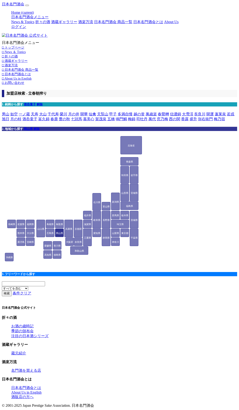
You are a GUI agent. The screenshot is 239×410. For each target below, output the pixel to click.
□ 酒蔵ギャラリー (15, 61)
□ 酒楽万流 (10, 65)
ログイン (18, 27)
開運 (210, 114)
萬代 (152, 119)
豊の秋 (64, 119)
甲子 (113, 114)
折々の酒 (42, 22)
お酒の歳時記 (22, 326)
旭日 (5, 119)
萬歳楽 (151, 114)
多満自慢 (125, 114)
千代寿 (53, 114)
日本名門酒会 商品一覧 (113, 22)
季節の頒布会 (22, 331)
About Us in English (26, 392)
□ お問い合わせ (13, 83)
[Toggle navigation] (27, 5)
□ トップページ (13, 47)
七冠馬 (76, 119)
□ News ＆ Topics (14, 52)
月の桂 (15, 119)
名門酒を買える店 (26, 370)
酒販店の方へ (22, 397)
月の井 (73, 114)
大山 (43, 114)
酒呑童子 (30, 104)
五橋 (111, 119)
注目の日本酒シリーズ (30, 336)
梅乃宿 (219, 119)
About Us (171, 22)
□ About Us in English (17, 78)
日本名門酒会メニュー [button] (30, 17)
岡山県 (28, 129)
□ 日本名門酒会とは (16, 74)
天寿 (34, 114)
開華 (84, 114)
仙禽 (92, 114)
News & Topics (22, 22)
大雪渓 (187, 114)
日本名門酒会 (13, 4)
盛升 (193, 119)
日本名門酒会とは (148, 22)
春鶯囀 (163, 114)
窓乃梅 (162, 119)
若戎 (230, 114)
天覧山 (102, 114)
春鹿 (54, 119)
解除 (40, 104)
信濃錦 (175, 114)
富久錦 (43, 119)
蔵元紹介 (18, 353)
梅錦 (131, 119)
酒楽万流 (85, 22)
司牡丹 (142, 119)
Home (22, 12)
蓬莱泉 (220, 114)
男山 (5, 114)
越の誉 (139, 114)
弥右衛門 (205, 119)
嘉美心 (88, 119)
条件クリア (22, 293)
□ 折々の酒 (10, 56)
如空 (14, 114)
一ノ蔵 (24, 114)
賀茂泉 (100, 119)
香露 (185, 119)
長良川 (199, 114)
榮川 (63, 114)
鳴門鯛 (121, 119)
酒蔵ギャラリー (64, 22)
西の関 (174, 119)
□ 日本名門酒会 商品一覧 (20, 69)
